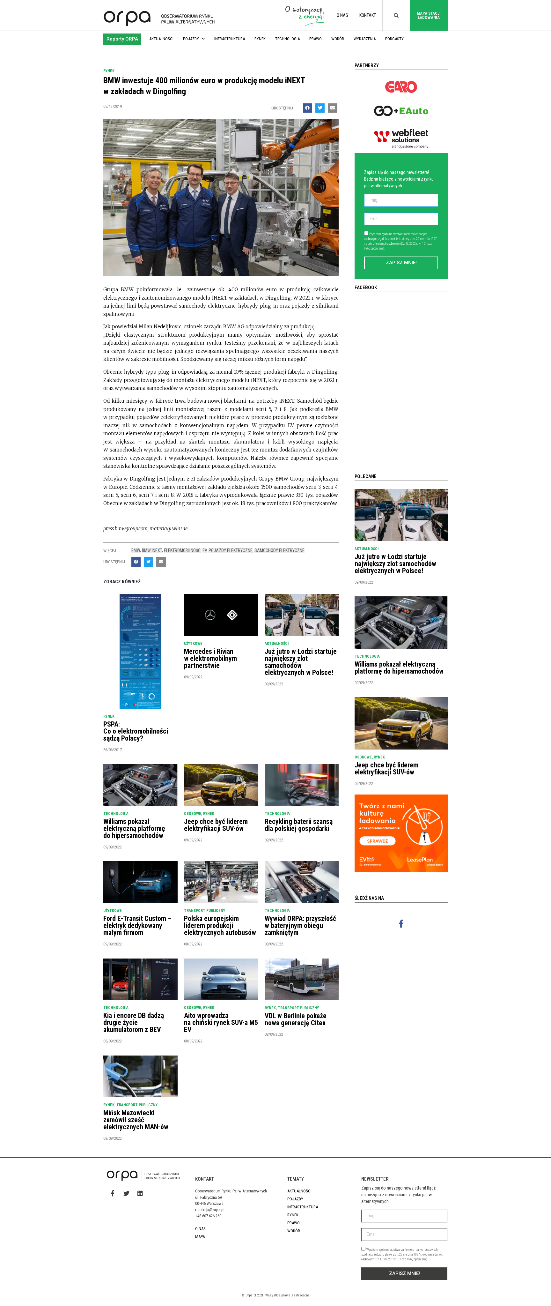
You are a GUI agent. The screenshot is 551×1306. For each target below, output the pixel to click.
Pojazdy (191, 38)
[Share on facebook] (307, 108)
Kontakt (367, 15)
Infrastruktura (229, 38)
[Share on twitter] (320, 108)
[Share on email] (332, 108)
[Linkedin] (140, 1193)
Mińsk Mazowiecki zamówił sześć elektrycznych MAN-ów (135, 1120)
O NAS (342, 15)
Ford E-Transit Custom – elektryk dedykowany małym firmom (137, 925)
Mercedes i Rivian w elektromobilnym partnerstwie (210, 658)
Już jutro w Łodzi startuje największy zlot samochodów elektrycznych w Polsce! (301, 661)
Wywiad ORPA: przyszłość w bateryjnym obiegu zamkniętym (300, 925)
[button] (122, 39)
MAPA (200, 1236)
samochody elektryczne (279, 550)
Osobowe (192, 813)
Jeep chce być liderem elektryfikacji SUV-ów (216, 824)
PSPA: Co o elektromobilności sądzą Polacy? (135, 731)
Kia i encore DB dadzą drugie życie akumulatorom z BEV (133, 1022)
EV (204, 550)
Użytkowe (193, 643)
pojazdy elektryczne (231, 550)
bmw (135, 550)
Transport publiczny (204, 910)
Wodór (337, 38)
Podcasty (394, 38)
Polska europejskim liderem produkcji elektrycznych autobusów (220, 925)
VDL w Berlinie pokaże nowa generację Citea (296, 1019)
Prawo (315, 38)
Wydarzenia (365, 38)
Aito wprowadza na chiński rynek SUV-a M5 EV (221, 1022)
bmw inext (152, 550)
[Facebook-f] (401, 923)
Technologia (287, 38)
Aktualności (161, 38)
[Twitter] (126, 1193)
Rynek (260, 38)
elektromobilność (182, 550)
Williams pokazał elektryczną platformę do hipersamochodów (134, 828)
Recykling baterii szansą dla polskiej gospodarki (299, 824)
